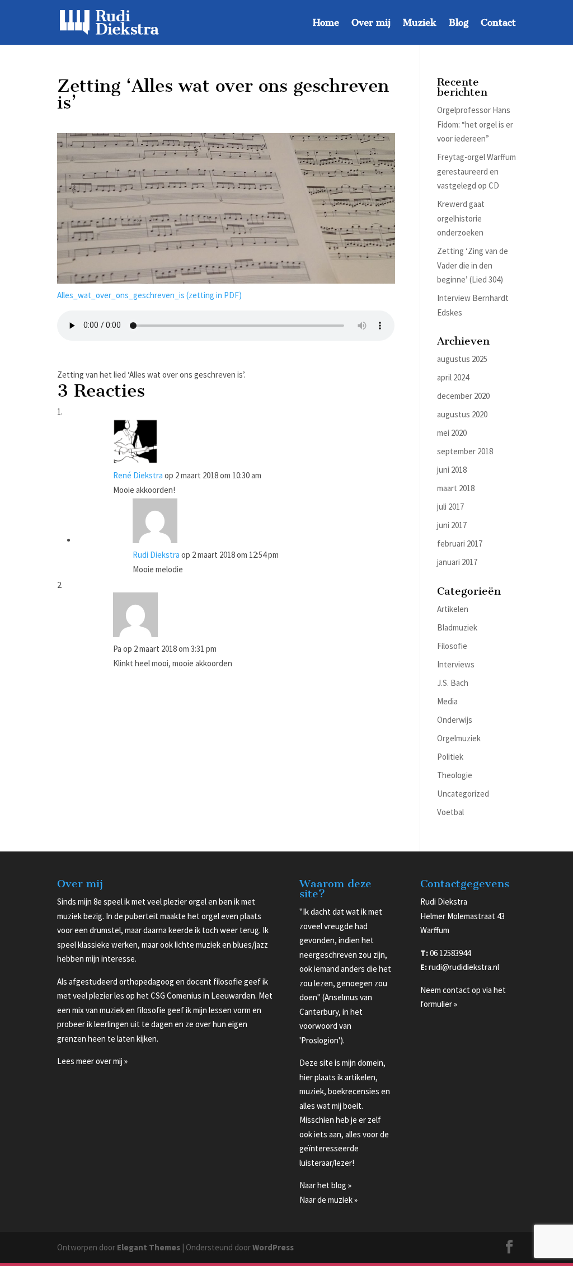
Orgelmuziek (459, 738)
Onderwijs (454, 719)
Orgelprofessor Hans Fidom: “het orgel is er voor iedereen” (475, 124)
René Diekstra (138, 475)
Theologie (454, 775)
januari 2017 (457, 562)
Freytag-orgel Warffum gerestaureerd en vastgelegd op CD (476, 171)
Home (326, 23)
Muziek (419, 23)
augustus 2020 (462, 414)
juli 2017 (450, 506)
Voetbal (450, 812)
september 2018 (465, 451)
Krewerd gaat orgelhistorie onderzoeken (461, 218)
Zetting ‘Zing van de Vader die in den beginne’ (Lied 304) (472, 265)
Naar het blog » (325, 1185)
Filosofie (452, 646)
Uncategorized (463, 793)
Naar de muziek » (328, 1199)
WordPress (273, 1247)
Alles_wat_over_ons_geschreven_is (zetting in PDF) (149, 295)
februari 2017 (459, 543)
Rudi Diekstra (156, 554)
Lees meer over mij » (92, 1061)
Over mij (371, 23)
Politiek (450, 756)
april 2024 (453, 377)
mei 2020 (452, 432)
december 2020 (463, 395)
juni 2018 (452, 469)
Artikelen (452, 609)
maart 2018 (456, 488)
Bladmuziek (457, 627)
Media (447, 701)
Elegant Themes (148, 1247)
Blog (458, 23)
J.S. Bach (452, 682)
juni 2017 (452, 525)
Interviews (456, 664)
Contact (498, 23)
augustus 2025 (462, 359)
